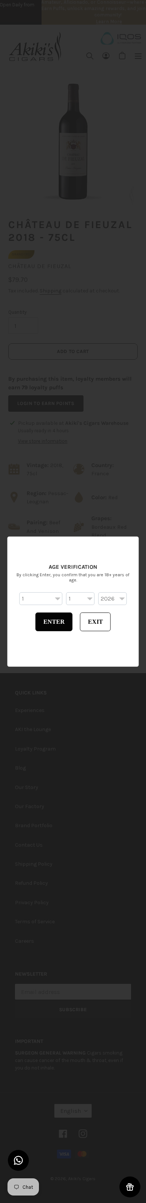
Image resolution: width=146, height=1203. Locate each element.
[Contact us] (18, 1160)
